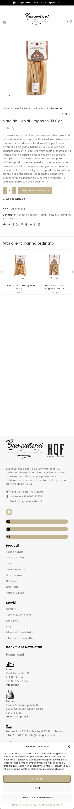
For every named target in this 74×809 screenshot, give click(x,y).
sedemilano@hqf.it (17, 716)
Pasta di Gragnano (59, 214)
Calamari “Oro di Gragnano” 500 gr (20, 287)
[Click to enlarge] (8, 96)
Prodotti (12, 545)
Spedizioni (12, 620)
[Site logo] (37, 19)
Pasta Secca (54, 108)
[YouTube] (37, 521)
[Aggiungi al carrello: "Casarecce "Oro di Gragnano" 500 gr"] (51, 278)
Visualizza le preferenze (37, 797)
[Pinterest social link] (26, 224)
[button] (69, 746)
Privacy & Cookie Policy (24, 804)
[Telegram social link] (39, 224)
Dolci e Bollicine (15, 593)
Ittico (9, 563)
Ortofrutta (12, 587)
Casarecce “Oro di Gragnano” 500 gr (54, 287)
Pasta (40, 108)
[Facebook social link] (13, 224)
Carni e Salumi (14, 551)
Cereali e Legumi (23, 108)
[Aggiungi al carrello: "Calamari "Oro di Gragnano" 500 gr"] (17, 278)
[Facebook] (9, 512)
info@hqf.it (12, 685)
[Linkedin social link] (31, 224)
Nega (37, 788)
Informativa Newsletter (20, 638)
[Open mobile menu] (4, 22)
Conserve (12, 581)
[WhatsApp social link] (35, 224)
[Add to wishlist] (23, 278)
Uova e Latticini (15, 557)
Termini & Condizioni (18, 614)
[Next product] (69, 113)
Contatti (11, 609)
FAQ (8, 626)
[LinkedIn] (37, 529)
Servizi (11, 602)
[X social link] (17, 224)
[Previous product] (63, 113)
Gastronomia (14, 575)
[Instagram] (37, 537)
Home (6, 108)
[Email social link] (22, 224)
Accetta (37, 778)
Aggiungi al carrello (35, 190)
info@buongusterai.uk (42, 735)
